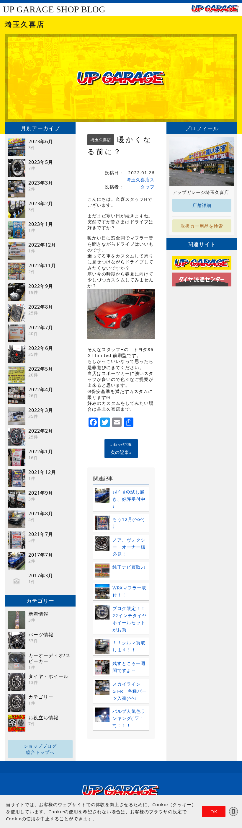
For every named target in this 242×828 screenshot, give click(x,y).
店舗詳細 (201, 205)
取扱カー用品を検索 (202, 226)
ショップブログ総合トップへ (40, 749)
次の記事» (121, 452)
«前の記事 (121, 445)
